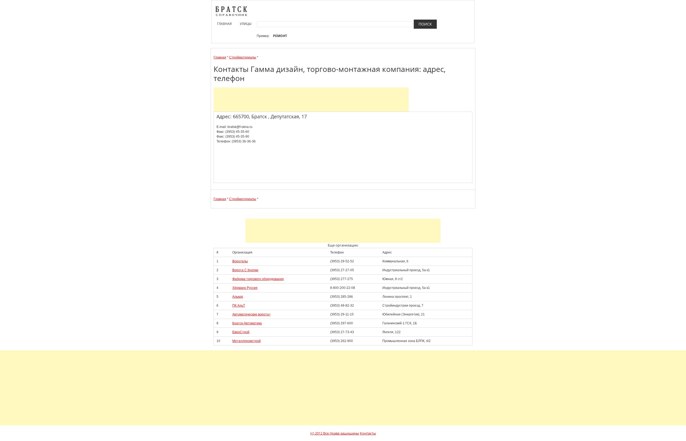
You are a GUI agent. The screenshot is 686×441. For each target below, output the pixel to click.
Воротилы (240, 261)
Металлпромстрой (246, 341)
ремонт (280, 36)
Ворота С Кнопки (245, 270)
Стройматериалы (242, 57)
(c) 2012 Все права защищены (334, 433)
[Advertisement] (311, 99)
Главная (224, 23)
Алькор (237, 297)
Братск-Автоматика (247, 323)
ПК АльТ (238, 305)
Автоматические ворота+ (251, 314)
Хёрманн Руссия (245, 288)
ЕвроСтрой (240, 332)
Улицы (245, 23)
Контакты (368, 433)
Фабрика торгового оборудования (258, 279)
